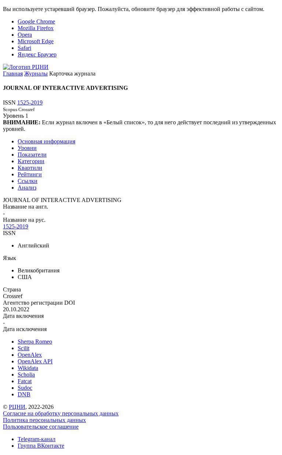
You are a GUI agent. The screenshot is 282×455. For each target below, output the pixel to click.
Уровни (27, 148)
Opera (25, 35)
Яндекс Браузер (37, 54)
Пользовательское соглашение (41, 426)
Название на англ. (25, 206)
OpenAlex (30, 355)
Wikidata (28, 368)
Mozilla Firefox (36, 28)
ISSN (9, 233)
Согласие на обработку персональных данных (61, 413)
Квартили (30, 168)
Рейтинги (30, 174)
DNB (24, 394)
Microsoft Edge (36, 41)
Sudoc (25, 388)
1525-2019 (30, 102)
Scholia (26, 374)
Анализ (27, 187)
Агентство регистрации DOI (39, 303)
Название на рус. (24, 220)
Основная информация (46, 141)
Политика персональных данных (44, 420)
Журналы (36, 73)
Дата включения (23, 316)
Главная (13, 73)
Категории (31, 161)
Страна (12, 289)
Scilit (23, 348)
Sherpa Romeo (35, 341)
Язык (9, 258)
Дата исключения (25, 329)
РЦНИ (17, 407)
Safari (24, 48)
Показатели (32, 154)
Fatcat (25, 381)
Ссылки (27, 181)
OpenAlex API (35, 361)
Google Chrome (36, 21)
